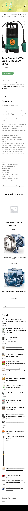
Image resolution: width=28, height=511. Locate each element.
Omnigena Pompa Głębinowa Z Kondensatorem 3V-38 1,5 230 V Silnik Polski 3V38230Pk (14, 224)
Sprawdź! (8, 73)
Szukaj (4, 306)
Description (5, 96)
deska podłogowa (10, 84)
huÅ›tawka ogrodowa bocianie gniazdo (13, 186)
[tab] (14, 96)
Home (6, 14)
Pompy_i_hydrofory (15, 14)
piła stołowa (16, 86)
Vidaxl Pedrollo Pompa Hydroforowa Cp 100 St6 (14, 257)
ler (11, 86)
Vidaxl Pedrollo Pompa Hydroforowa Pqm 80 (14, 292)
